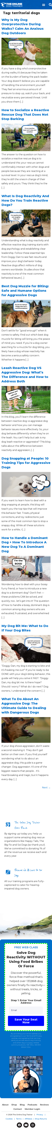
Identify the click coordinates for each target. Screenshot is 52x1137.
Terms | (20, 1119)
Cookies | (11, 1119)
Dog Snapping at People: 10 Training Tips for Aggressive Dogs (25, 463)
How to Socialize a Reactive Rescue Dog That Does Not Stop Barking (25, 114)
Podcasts (32, 1104)
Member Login (32, 1109)
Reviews (44, 1104)
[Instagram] (32, 1125)
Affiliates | (30, 1119)
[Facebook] (19, 1125)
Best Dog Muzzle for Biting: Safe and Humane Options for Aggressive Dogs (25, 290)
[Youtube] (26, 1125)
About (5, 1104)
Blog (22, 1104)
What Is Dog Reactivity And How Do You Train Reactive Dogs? (25, 200)
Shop (14, 1104)
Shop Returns (41, 1119)
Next (46, 787)
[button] (43, 4)
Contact (17, 1109)
